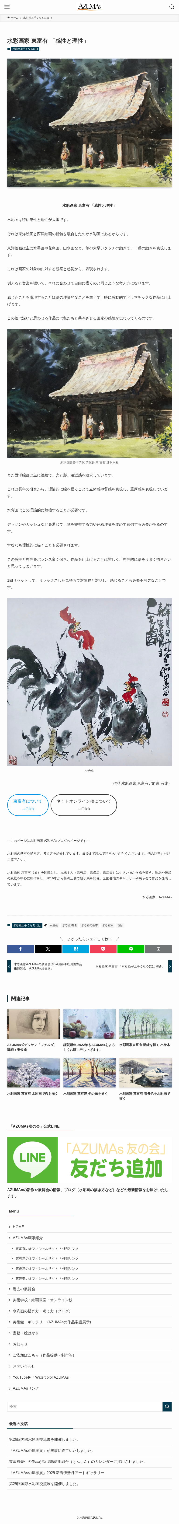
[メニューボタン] (7, 7)
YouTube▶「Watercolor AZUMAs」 (42, 1377)
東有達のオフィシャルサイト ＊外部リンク (47, 1258)
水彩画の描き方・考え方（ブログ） (42, 1311)
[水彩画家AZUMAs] (89, 7)
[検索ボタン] (172, 7)
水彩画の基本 (89, 925)
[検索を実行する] (167, 1407)
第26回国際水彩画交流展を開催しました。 (44, 1439)
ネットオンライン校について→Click (84, 805)
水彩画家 (107, 925)
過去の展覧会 (24, 1289)
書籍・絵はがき (26, 1333)
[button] (20, 949)
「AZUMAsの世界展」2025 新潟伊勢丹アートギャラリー (56, 1473)
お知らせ (20, 1344)
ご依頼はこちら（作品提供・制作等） (44, 1355)
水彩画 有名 (69, 925)
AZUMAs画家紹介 (28, 1238)
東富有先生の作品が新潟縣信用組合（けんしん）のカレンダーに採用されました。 (78, 1462)
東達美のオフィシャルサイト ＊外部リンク (47, 1278)
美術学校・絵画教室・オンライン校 (42, 1300)
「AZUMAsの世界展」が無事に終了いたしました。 (52, 1451)
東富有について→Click (28, 805)
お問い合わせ (24, 1366)
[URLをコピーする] (158, 949)
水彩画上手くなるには (25, 48)
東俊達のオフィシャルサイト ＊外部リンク (47, 1268)
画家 (120, 925)
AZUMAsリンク (26, 1388)
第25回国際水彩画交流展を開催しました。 (44, 1484)
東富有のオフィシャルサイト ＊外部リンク (47, 1249)
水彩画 (54, 925)
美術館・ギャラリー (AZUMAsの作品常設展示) (52, 1322)
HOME (18, 1227)
